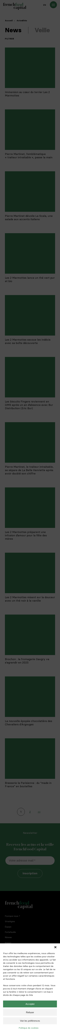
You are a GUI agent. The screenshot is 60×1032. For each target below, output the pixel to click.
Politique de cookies (28, 1027)
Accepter (30, 1004)
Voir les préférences (30, 1020)
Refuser (30, 1012)
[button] (55, 947)
